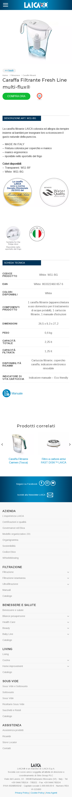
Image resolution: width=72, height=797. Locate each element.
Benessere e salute (13, 610)
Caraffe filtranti (29, 75)
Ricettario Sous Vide (13, 704)
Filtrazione (15, 75)
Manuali (7, 590)
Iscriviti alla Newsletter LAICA (31, 495)
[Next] (69, 451)
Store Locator (10, 742)
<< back (9, 70)
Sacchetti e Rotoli (12, 710)
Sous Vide (8, 698)
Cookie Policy (37, 793)
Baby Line (8, 634)
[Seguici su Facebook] (41, 483)
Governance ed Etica (14, 528)
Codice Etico (9, 552)
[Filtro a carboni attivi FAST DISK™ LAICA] (53, 443)
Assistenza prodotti (13, 730)
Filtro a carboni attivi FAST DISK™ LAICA (53, 461)
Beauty (6, 628)
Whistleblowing (11, 558)
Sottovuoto (8, 692)
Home (5, 75)
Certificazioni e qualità (14, 522)
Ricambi (7, 736)
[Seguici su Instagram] (47, 483)
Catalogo (7, 596)
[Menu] (6, 5)
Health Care (9, 622)
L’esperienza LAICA (13, 516)
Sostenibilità (9, 546)
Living (6, 654)
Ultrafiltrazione (10, 584)
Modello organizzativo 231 (16, 534)
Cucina (6, 660)
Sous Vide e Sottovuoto (15, 686)
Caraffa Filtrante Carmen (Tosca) (18, 461)
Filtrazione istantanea (14, 578)
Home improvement (13, 666)
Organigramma (10, 540)
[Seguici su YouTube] (53, 483)
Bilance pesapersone (14, 616)
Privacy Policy (22, 793)
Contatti (7, 748)
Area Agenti (51, 793)
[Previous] (2, 451)
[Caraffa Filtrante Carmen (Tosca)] (18, 443)
